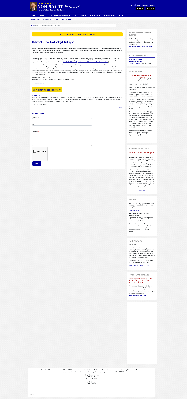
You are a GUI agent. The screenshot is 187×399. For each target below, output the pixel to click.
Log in (133, 5)
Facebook (151, 8)
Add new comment (39, 84)
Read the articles (135, 59)
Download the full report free (137, 295)
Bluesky (140, 8)
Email (33, 124)
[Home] (61, 6)
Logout (138, 5)
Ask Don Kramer (80, 15)
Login (131, 63)
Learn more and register (141, 139)
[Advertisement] (142, 333)
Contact (152, 5)
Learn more (142, 190)
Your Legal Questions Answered (59, 15)
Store (121, 15)
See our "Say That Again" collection (139, 265)
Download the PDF (135, 61)
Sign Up (138, 63)
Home (34, 15)
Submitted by (36, 117)
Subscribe (145, 5)
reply (120, 107)
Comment (35, 131)
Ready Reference (109, 15)
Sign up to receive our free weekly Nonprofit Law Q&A (77, 34)
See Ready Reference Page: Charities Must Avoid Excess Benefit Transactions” (85, 62)
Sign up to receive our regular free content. (141, 46)
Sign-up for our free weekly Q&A (47, 90)
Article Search (95, 15)
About (42, 15)
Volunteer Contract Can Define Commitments (84, 19)
